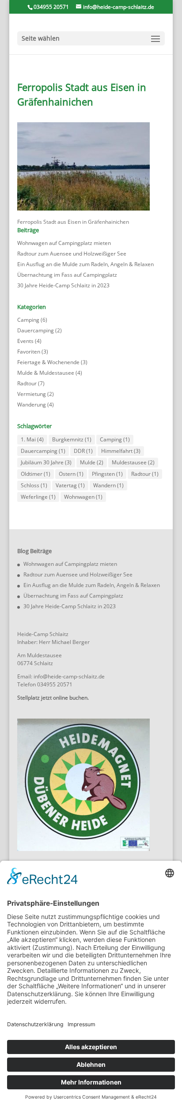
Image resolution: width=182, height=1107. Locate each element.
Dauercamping (35, 330)
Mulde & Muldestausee (45, 373)
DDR (83, 451)
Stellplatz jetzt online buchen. (53, 697)
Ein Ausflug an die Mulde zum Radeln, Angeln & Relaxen (85, 264)
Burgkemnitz (71, 439)
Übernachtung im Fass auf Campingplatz (67, 275)
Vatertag (70, 485)
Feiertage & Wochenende (48, 362)
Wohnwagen (83, 497)
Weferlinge (38, 497)
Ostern (71, 474)
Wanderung (31, 404)
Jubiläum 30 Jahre (46, 462)
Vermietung (31, 394)
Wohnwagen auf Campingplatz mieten (64, 243)
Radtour (27, 383)
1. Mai (32, 439)
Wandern (108, 485)
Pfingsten (107, 474)
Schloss (34, 485)
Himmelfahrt (120, 451)
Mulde (91, 462)
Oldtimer (35, 474)
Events (25, 341)
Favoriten (28, 351)
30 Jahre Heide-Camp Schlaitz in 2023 (63, 285)
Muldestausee (133, 462)
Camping (28, 320)
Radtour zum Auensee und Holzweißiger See (71, 253)
